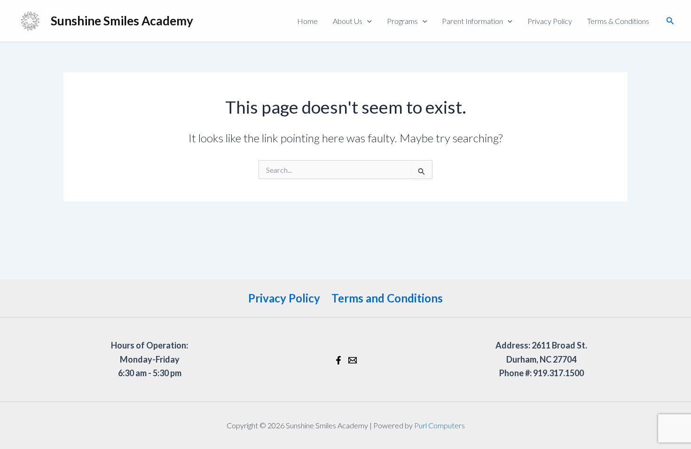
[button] (367, 21)
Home (307, 20)
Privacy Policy (549, 20)
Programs (402, 20)
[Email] (352, 360)
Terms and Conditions (387, 298)
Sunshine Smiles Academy (122, 20)
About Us (347, 20)
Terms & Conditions (618, 20)
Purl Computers (439, 425)
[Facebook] (338, 360)
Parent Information (472, 20)
